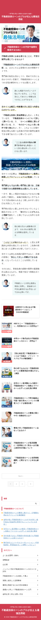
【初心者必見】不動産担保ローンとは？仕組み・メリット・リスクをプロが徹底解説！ (26, 355)
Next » (20, 476)
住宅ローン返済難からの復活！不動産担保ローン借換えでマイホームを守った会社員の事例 (26, 385)
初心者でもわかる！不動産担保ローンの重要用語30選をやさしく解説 (26, 370)
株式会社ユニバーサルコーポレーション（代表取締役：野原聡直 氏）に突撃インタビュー (21, 543)
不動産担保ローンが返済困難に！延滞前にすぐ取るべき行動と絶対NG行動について (26, 445)
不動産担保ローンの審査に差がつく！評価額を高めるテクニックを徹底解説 (21, 514)
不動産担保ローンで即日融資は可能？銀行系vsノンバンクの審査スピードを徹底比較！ (26, 400)
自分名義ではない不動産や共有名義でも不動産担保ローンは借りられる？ (21, 537)
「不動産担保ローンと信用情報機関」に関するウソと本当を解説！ (26, 460)
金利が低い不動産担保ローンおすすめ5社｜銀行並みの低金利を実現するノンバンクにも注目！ (20, 521)
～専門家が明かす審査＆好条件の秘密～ (20, 607)
